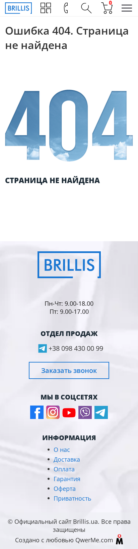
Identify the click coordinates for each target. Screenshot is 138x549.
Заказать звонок (69, 370)
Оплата (64, 469)
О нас (62, 450)
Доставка (67, 459)
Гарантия (67, 479)
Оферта (65, 488)
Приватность (72, 498)
